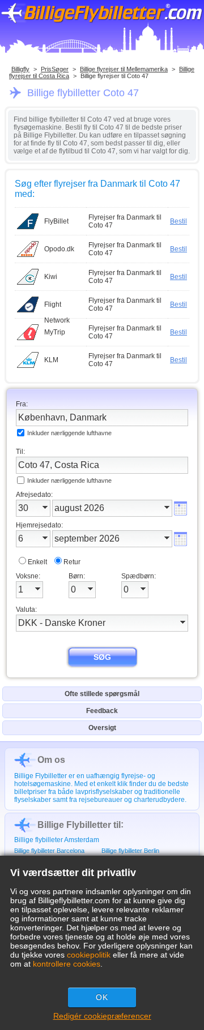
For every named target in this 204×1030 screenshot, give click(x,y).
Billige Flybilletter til (79, 825)
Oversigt (102, 728)
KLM (51, 360)
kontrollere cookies (66, 963)
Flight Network (57, 306)
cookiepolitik (88, 954)
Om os (51, 760)
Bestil (178, 221)
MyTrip (54, 332)
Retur (71, 562)
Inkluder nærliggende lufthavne (69, 433)
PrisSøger (55, 69)
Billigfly (20, 69)
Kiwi (50, 277)
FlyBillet (56, 221)
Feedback (102, 711)
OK (102, 997)
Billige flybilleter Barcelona (49, 850)
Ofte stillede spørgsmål (102, 694)
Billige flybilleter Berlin (130, 850)
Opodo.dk (59, 249)
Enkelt (37, 562)
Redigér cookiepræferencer (102, 1015)
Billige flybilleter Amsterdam (56, 840)
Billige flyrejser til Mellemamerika (124, 69)
